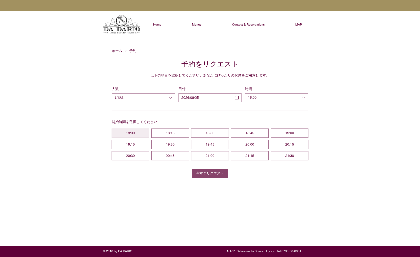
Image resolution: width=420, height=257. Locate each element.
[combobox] (143, 97)
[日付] (237, 97)
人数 (115, 89)
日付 (182, 89)
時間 (248, 89)
